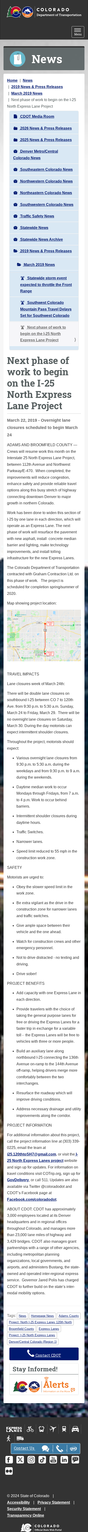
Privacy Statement (54, 1502)
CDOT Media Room (36, 116)
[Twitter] (20, 1459)
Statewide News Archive (41, 239)
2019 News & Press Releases (37, 87)
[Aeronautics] (53, 1429)
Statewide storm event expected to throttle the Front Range (46, 284)
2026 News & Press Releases (45, 128)
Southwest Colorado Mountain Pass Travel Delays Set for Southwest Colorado (46, 309)
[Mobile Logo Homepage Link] (44, 12)
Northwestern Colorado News (46, 181)
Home (12, 80)
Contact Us (24, 1448)
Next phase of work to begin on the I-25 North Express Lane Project (43, 333)
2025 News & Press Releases (45, 140)
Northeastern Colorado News (45, 193)
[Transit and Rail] (41, 1429)
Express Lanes (49, 1329)
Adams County (69, 1316)
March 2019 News (26, 93)
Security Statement (24, 1509)
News (28, 80)
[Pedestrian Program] (9, 1438)
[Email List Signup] (75, 1459)
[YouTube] (53, 1459)
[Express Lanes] (14, 1429)
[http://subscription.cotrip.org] (44, 1384)
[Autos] (75, 1429)
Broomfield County (21, 1329)
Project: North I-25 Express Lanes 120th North (40, 1322)
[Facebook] (9, 1459)
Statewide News (33, 228)
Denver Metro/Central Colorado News (35, 154)
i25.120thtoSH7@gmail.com (31, 1154)
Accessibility (18, 1502)
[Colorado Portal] (42, 1526)
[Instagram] (31, 1459)
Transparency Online (25, 1515)
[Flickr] (9, 1471)
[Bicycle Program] (30, 1429)
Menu (79, 32)
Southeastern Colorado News (46, 169)
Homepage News (42, 1316)
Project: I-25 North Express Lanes (32, 1335)
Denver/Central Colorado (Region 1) (33, 1342)
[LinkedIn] (64, 1459)
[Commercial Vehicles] (20, 1438)
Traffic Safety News (36, 216)
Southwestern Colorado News (46, 205)
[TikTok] (42, 1459)
